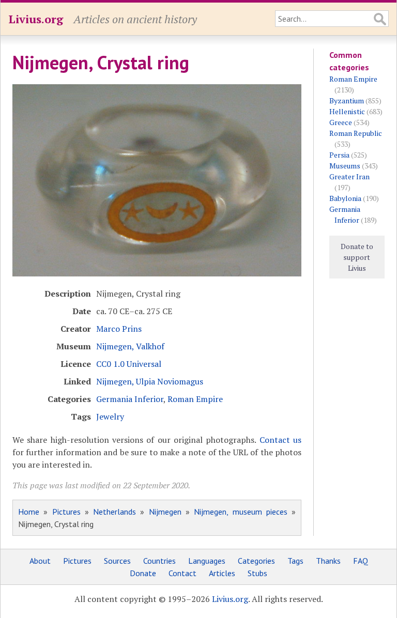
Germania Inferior (129, 399)
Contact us (280, 439)
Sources (117, 560)
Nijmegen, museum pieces (240, 511)
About (40, 560)
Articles (222, 573)
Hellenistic (347, 111)
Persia (339, 155)
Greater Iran (349, 176)
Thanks (328, 560)
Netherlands (114, 511)
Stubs (257, 573)
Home (28, 511)
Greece (340, 122)
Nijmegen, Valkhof (130, 346)
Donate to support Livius (357, 257)
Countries (159, 560)
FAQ (360, 560)
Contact (182, 573)
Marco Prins (119, 328)
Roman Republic (355, 133)
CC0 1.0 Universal (128, 363)
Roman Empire (195, 399)
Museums (344, 166)
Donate (143, 573)
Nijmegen (165, 511)
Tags (295, 560)
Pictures (66, 511)
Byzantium (346, 100)
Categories (256, 560)
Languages (206, 560)
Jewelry (110, 416)
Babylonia (345, 198)
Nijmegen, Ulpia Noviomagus (149, 381)
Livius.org (35, 18)
